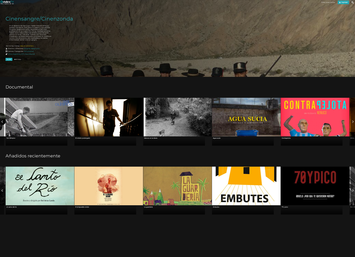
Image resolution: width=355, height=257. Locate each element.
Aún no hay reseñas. (20, 46)
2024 (10, 54)
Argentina (16, 54)
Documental (29, 51)
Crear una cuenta (328, 2)
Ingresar (344, 2)
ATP (22, 54)
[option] (40, 122)
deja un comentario (27, 46)
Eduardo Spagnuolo (32, 48)
